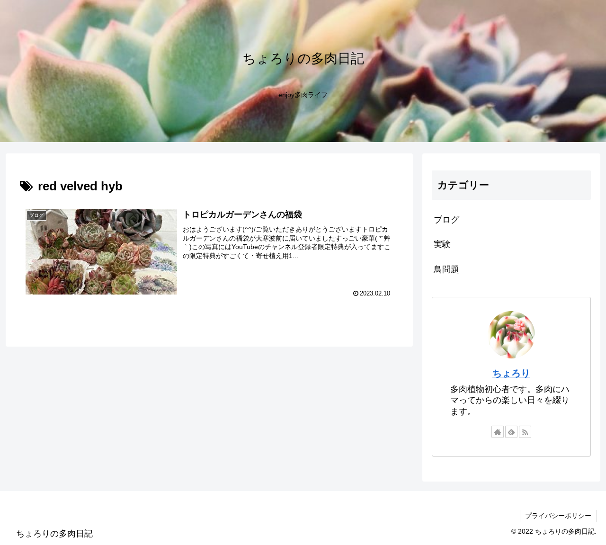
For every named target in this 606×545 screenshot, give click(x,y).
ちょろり (511, 373)
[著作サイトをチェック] (497, 432)
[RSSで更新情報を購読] (525, 432)
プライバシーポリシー (558, 515)
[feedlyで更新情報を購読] (511, 432)
